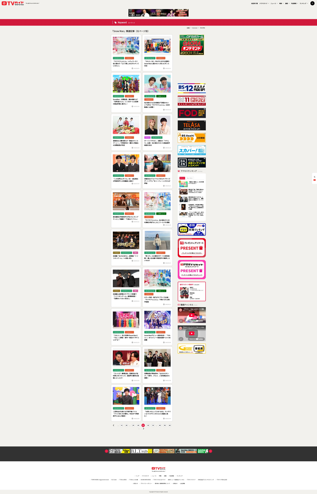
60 (170, 425)
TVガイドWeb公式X (222, 479)
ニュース (273, 3)
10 (121, 425)
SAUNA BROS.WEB (146, 479)
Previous (106, 451)
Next (210, 451)
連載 (286, 3)
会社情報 (182, 483)
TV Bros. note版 (133, 479)
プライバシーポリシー (146, 483)
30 (138, 425)
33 (153, 425)
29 (133, 425)
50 (165, 425)
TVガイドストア (191, 479)
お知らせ (135, 483)
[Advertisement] (192, 69)
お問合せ (175, 483)
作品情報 (293, 3)
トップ (137, 475)
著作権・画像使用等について (162, 483)
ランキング (303, 3)
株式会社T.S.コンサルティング (206, 479)
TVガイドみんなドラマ (159, 479)
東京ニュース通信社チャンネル (176, 479)
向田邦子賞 (254, 3)
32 (148, 425)
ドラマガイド (263, 3)
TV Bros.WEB (122, 479)
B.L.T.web (114, 479)
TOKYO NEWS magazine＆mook (100, 479)
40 (160, 425)
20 (126, 425)
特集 (280, 3)
